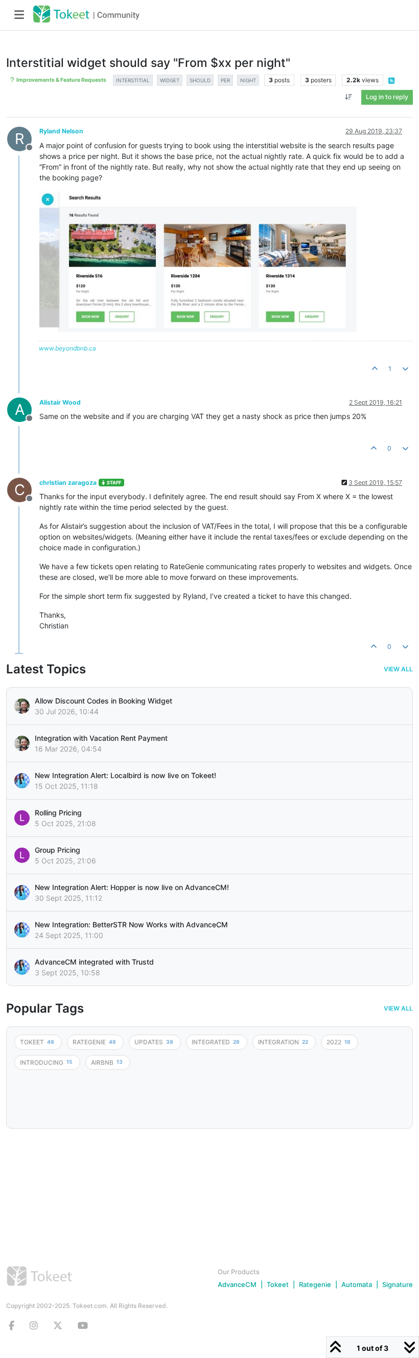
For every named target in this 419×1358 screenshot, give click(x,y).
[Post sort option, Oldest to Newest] (348, 97)
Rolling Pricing (58, 812)
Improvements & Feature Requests (60, 80)
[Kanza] (22, 780)
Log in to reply (387, 97)
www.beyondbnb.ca (67, 348)
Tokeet (278, 1284)
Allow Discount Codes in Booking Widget (103, 700)
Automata (356, 1284)
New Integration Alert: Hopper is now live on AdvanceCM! (132, 887)
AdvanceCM (237, 1284)
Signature (397, 1284)
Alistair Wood (60, 402)
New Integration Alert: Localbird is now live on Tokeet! (125, 775)
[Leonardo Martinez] (22, 743)
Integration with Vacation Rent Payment (101, 738)
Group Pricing (57, 850)
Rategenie (315, 1284)
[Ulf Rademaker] (22, 706)
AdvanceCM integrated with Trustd (94, 961)
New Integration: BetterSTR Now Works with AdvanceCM (131, 924)
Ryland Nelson (61, 131)
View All (398, 669)
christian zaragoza (68, 482)
